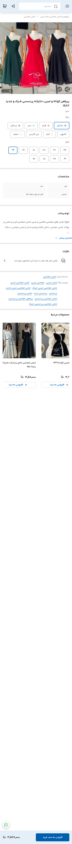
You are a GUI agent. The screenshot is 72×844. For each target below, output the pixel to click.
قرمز (44, 125)
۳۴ (65, 150)
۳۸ (44, 150)
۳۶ (54, 150)
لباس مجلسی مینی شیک (44, 288)
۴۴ (13, 150)
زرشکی (14, 125)
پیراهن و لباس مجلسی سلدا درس (54, 16)
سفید (15, 134)
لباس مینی (51, 282)
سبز (29, 125)
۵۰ (44, 158)
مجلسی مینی (37, 282)
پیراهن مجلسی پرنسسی (21, 298)
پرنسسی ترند (40, 293)
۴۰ (34, 150)
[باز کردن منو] (66, 6)
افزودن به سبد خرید (52, 837)
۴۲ (24, 150)
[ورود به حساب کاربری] (13, 6)
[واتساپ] (6, 824)
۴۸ (54, 158)
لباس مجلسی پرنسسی (46, 298)
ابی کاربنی (34, 134)
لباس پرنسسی (25, 293)
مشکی (60, 125)
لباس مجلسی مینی (20, 282)
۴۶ (65, 158)
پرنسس (53, 293)
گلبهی (63, 134)
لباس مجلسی (29, 16)
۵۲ (34, 158)
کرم (48, 134)
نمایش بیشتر (65, 238)
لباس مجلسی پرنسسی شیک (43, 304)
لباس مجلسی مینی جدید (18, 288)
